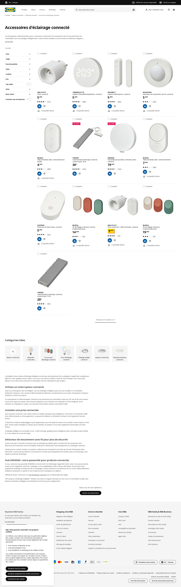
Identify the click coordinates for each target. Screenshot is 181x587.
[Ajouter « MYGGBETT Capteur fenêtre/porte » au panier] (110, 106)
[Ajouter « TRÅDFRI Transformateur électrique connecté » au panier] (74, 174)
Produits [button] (24, 10)
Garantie (91, 532)
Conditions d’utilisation (123, 573)
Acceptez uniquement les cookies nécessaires (23, 574)
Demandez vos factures (96, 540)
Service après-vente (95, 524)
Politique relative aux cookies (105, 573)
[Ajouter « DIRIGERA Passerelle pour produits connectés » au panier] (110, 174)
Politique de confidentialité (87, 573)
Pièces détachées (94, 536)
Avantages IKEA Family (156, 528)
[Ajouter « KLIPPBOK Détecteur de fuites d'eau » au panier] (39, 239)
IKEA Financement (154, 540)
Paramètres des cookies (16, 579)
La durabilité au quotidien (127, 528)
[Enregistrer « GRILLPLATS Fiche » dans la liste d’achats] (44, 106)
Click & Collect (61, 536)
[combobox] (103, 9)
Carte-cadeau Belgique (64, 548)
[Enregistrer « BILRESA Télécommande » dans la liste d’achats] (44, 174)
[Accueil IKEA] (10, 10)
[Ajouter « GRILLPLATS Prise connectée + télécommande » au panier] (110, 240)
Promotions (152, 532)
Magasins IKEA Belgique (64, 516)
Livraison (59, 532)
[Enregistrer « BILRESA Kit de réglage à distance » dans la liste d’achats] (80, 241)
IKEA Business (153, 544)
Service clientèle (93, 516)
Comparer (43, 53)
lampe (28, 422)
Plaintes (173, 577)
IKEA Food (121, 520)
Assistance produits (95, 544)
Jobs (119, 524)
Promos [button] (42, 10)
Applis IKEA (122, 536)
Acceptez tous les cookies (17, 568)
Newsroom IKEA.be (124, 532)
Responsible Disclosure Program (166, 573)
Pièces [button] (33, 10)
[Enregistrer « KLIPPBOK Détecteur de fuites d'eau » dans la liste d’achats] (44, 239)
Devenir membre (154, 520)
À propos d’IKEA (123, 516)
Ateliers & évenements (156, 536)
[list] (90, 354)
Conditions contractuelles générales (143, 573)
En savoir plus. (10, 522)
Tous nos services (62, 528)
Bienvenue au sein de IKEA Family (159, 516)
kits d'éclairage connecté (37, 475)
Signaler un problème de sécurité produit (102, 548)
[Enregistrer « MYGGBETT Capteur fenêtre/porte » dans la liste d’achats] (115, 106)
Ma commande (93, 528)
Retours (91, 520)
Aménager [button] (52, 10)
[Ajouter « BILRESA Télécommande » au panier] (39, 174)
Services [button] (62, 10)
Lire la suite (9, 42)
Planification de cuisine (64, 540)
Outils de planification (63, 524)
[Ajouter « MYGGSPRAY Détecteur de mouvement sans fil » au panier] (145, 106)
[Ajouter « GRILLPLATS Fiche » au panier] (39, 106)
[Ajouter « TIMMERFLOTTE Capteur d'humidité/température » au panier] (74, 106)
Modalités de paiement (64, 520)
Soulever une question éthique (160, 577)
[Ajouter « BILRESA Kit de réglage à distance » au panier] (74, 241)
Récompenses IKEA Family (157, 524)
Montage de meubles (63, 544)
